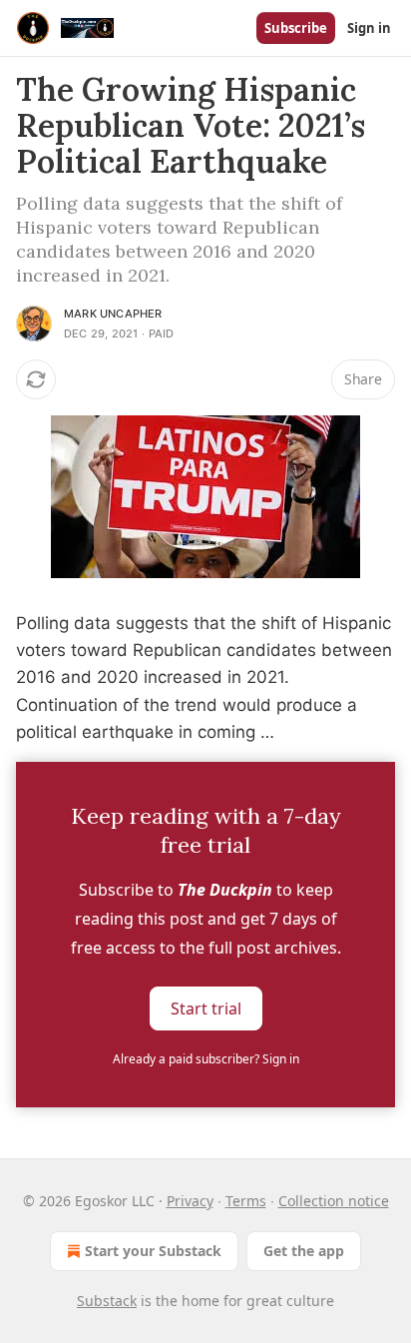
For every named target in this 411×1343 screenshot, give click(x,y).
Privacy (190, 1200)
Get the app (303, 1250)
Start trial (206, 1008)
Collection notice (333, 1200)
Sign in (369, 28)
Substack (107, 1300)
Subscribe (295, 28)
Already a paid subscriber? (206, 1058)
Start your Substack (153, 1250)
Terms (245, 1200)
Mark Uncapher (113, 314)
